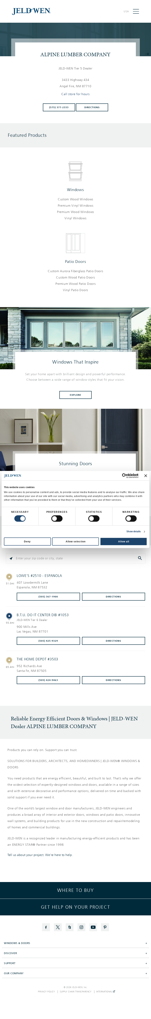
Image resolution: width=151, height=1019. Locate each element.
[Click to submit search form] (140, 558)
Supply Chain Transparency (76, 991)
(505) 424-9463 (48, 680)
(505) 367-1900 (48, 596)
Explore (75, 395)
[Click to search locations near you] (11, 558)
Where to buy (75, 890)
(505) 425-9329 (48, 640)
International (104, 991)
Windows (75, 189)
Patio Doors (75, 261)
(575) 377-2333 (59, 107)
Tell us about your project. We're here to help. (40, 855)
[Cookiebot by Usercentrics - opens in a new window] (121, 475)
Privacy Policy (46, 991)
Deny (27, 541)
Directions (92, 107)
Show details (133, 531)
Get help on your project (75, 907)
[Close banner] (145, 475)
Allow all (123, 541)
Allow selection (76, 541)
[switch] (57, 519)
